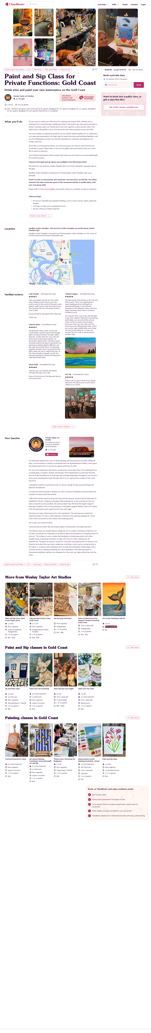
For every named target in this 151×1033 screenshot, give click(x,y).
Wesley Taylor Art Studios (23, 96)
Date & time (112, 85)
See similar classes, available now (123, 107)
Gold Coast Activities (14, 69)
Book (139, 85)
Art (28, 69)
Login (143, 4)
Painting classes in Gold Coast (31, 718)
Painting (37, 69)
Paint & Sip (65, 69)
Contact (134, 4)
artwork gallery (49, 189)
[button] (66, 447)
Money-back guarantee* (101, 799)
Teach (125, 4)
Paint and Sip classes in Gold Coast (36, 647)
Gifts (114, 4)
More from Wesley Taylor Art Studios (38, 577)
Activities (102, 4)
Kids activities (51, 69)
